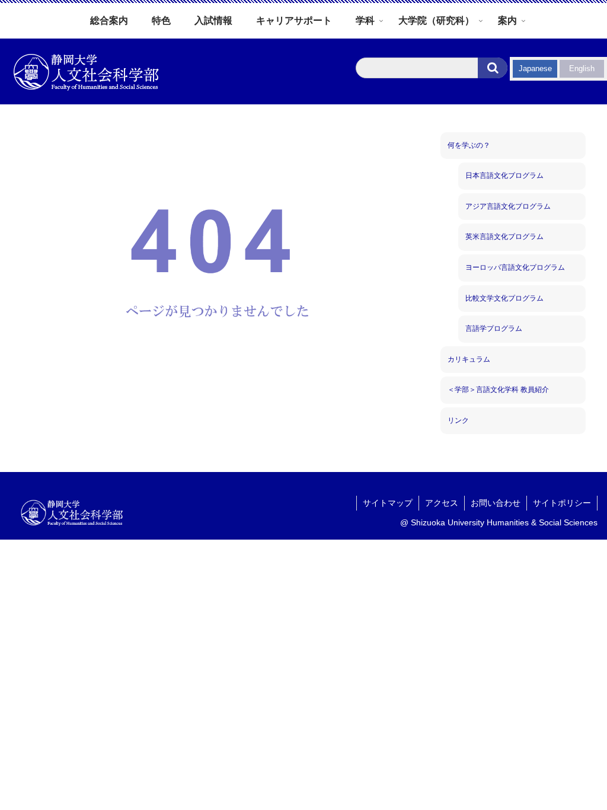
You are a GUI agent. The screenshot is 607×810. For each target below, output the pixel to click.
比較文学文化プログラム (504, 298)
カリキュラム (469, 359)
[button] (492, 68)
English (582, 68)
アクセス (441, 503)
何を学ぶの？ (469, 145)
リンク (458, 420)
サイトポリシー (562, 503)
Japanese (535, 68)
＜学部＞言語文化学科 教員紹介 (498, 389)
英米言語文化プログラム (504, 236)
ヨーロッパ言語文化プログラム (515, 267)
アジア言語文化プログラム (508, 206)
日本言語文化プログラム (504, 175)
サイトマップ (388, 503)
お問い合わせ (495, 503)
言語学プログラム (493, 328)
